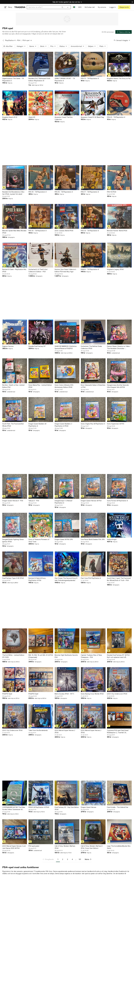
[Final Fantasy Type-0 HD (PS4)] (14, 564)
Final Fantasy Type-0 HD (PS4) (13, 578)
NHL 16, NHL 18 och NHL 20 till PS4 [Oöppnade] (40, 656)
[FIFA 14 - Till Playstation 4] (93, 216)
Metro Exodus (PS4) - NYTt (64, 694)
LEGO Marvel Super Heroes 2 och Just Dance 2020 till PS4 (14, 847)
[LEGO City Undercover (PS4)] (119, 679)
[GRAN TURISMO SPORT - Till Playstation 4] (67, 64)
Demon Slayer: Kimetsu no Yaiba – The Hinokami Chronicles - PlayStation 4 (119, 347)
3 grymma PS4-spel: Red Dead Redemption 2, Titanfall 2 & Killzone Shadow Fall (117, 731)
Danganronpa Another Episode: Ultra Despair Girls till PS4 (118, 386)
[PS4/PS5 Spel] (14, 679)
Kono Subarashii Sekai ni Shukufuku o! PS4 (93, 386)
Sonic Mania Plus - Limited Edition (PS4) (40, 386)
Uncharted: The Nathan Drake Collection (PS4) (91, 347)
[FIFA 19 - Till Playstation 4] (40, 177)
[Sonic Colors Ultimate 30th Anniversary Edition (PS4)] (67, 370)
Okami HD (31, 117)
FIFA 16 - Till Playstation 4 (37, 230)
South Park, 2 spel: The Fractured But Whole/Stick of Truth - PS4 (119, 579)
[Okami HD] (40, 103)
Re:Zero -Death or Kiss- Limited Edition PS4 (13, 386)
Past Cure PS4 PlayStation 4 (91, 578)
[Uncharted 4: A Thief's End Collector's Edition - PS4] (40, 255)
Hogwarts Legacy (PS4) (115, 269)
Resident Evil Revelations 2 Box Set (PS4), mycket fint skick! (13, 193)
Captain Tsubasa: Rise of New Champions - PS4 (91, 656)
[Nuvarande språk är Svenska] (74, 7)
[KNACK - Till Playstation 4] (93, 255)
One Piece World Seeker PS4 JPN (92, 539)
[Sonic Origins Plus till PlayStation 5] (93, 409)
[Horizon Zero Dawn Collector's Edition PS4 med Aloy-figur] (67, 255)
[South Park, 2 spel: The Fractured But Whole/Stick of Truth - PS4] (119, 564)
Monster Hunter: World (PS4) (117, 230)
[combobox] (46, 7)
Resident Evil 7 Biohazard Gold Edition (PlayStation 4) (39, 80)
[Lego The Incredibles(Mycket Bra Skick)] (119, 831)
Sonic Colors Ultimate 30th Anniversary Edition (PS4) (64, 386)
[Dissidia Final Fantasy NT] (40, 332)
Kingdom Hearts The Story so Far (118, 78)
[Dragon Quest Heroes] (93, 793)
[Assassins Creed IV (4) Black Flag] (93, 103)
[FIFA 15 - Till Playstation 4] (93, 64)
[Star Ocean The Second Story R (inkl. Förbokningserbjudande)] (67, 564)
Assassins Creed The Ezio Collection (64, 118)
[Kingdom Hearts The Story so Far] (119, 64)
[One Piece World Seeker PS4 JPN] (93, 525)
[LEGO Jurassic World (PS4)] (67, 216)
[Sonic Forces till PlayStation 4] (119, 486)
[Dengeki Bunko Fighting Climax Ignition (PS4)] (14, 525)
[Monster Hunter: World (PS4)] (119, 216)
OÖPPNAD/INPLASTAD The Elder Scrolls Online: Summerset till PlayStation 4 (13, 808)
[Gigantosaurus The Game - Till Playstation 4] (14, 64)
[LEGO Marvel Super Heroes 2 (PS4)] (67, 716)
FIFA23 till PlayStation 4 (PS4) (38, 807)
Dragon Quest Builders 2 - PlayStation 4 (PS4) (64, 425)
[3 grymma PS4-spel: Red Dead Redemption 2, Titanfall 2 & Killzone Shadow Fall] (119, 716)
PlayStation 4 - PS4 (12, 40)
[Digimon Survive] (14, 332)
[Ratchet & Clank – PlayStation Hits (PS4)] (14, 255)
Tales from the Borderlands (38, 730)
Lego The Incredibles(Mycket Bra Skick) (118, 847)
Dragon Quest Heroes (88, 807)
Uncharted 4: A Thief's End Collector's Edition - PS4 (37, 270)
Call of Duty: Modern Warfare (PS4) (65, 847)
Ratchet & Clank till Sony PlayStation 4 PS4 (37, 579)
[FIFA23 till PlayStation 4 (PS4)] (40, 793)
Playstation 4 (7, 871)
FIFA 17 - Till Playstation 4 (90, 192)
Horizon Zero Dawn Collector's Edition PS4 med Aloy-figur (65, 270)
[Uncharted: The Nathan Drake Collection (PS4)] (93, 332)
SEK (79, 7)
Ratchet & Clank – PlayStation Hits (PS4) (14, 270)
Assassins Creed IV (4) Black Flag (92, 117)
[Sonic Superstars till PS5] (119, 409)
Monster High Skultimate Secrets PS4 (66, 656)
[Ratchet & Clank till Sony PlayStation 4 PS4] (40, 564)
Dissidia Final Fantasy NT (37, 346)
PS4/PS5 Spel (7, 694)
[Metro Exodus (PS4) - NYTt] (67, 679)
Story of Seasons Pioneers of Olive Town (38, 540)
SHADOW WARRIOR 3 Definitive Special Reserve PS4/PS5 (66, 347)
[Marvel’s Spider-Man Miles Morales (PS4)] (14, 216)
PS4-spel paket (33, 846)
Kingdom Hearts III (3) (9, 117)
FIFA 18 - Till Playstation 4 (64, 192)
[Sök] (62, 7)
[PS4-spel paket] (40, 831)
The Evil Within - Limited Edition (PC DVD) (13, 656)
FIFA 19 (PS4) (111, 192)
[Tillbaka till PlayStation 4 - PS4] (3, 40)
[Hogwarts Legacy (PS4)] (119, 255)
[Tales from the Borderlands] (40, 716)
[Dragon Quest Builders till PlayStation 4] (40, 409)
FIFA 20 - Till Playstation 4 (116, 117)
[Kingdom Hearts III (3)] (14, 103)
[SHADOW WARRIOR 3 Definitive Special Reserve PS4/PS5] (67, 332)
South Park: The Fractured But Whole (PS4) (13, 425)
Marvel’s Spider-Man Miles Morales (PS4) (14, 232)
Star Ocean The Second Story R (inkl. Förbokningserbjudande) (66, 579)
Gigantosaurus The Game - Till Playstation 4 (13, 80)
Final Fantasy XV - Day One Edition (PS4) (67, 808)
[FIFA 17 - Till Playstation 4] (93, 177)
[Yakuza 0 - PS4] (40, 486)
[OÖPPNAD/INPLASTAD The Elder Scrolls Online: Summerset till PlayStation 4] (14, 793)
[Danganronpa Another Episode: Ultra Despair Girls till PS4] (119, 370)
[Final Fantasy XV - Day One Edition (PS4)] (67, 793)
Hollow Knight (112, 539)
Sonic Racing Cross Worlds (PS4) (92, 694)
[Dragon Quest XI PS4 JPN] (67, 525)
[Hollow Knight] (119, 525)
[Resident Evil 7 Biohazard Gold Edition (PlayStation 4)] (40, 64)
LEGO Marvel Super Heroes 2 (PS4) (65, 731)
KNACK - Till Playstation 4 (90, 269)
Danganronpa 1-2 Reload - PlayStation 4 (64, 502)
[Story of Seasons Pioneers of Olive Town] (40, 525)
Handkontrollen (113, 871)
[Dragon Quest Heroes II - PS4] (14, 486)
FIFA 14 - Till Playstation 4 (90, 230)
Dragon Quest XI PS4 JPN (64, 539)
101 (80, 859)
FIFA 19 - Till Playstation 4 (37, 192)
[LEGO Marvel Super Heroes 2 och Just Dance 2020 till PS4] (14, 831)
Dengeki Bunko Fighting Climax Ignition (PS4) (13, 540)
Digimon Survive (8, 346)
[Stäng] (132, 2)
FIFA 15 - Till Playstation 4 (90, 78)
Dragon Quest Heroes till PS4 (91, 501)
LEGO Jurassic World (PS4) (64, 230)
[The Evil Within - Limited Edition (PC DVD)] (14, 640)
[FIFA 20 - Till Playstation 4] (119, 103)
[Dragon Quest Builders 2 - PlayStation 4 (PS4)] (67, 409)
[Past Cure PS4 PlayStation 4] (93, 564)
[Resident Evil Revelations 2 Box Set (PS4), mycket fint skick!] (14, 177)
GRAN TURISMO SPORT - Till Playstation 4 (65, 80)
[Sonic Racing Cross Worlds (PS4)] (93, 679)
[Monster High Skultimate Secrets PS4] (67, 640)
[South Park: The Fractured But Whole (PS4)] (14, 409)
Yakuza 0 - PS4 (33, 501)
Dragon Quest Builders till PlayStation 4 (37, 425)
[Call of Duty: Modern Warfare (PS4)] (67, 831)
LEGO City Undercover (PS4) (117, 694)
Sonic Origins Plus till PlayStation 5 (93, 424)
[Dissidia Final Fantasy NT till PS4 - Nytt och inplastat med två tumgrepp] (119, 640)
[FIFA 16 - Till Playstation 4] (40, 216)
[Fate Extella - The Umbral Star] (119, 793)
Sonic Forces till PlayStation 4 (117, 501)
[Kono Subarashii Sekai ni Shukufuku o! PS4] (93, 370)
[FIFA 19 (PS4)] (119, 177)
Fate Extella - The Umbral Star (117, 807)
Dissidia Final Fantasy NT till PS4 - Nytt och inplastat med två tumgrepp (119, 656)
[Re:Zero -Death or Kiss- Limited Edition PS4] (14, 370)
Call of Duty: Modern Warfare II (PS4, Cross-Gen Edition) (91, 847)
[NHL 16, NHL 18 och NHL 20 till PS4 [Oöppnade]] (40, 640)
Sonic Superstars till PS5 (115, 424)
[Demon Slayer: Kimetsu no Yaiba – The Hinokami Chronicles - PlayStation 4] (119, 332)
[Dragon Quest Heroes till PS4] (93, 486)
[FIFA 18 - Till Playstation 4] (67, 177)
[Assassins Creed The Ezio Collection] (67, 103)
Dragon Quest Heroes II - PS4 (12, 501)
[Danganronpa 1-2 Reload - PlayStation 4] (67, 486)
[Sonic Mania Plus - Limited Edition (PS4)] (40, 370)
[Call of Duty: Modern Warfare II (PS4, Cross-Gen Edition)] (93, 831)
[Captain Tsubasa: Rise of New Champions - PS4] (93, 640)
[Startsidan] (19, 7)
